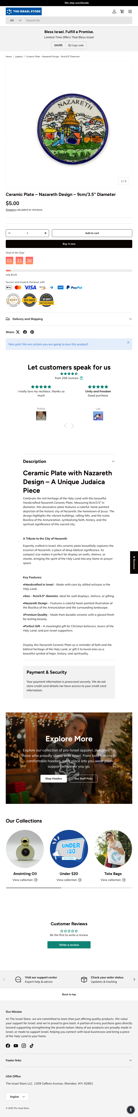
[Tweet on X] (17, 332)
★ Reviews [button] (134, 562)
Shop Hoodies (53, 778)
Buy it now (69, 241)
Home (9, 56)
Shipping (11, 209)
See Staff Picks (84, 778)
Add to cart (92, 233)
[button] (122, 11)
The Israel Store (21, 1108)
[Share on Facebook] (25, 332)
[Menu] (130, 11)
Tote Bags (113, 873)
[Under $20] (69, 849)
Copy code (78, 45)
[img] (69, 373)
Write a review (69, 945)
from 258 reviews (67, 378)
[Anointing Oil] (25, 849)
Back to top (69, 994)
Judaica (19, 56)
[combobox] (69, 20)
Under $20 (69, 873)
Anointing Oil (25, 873)
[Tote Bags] (113, 849)
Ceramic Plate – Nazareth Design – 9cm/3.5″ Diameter (53, 56)
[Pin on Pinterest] (32, 332)
